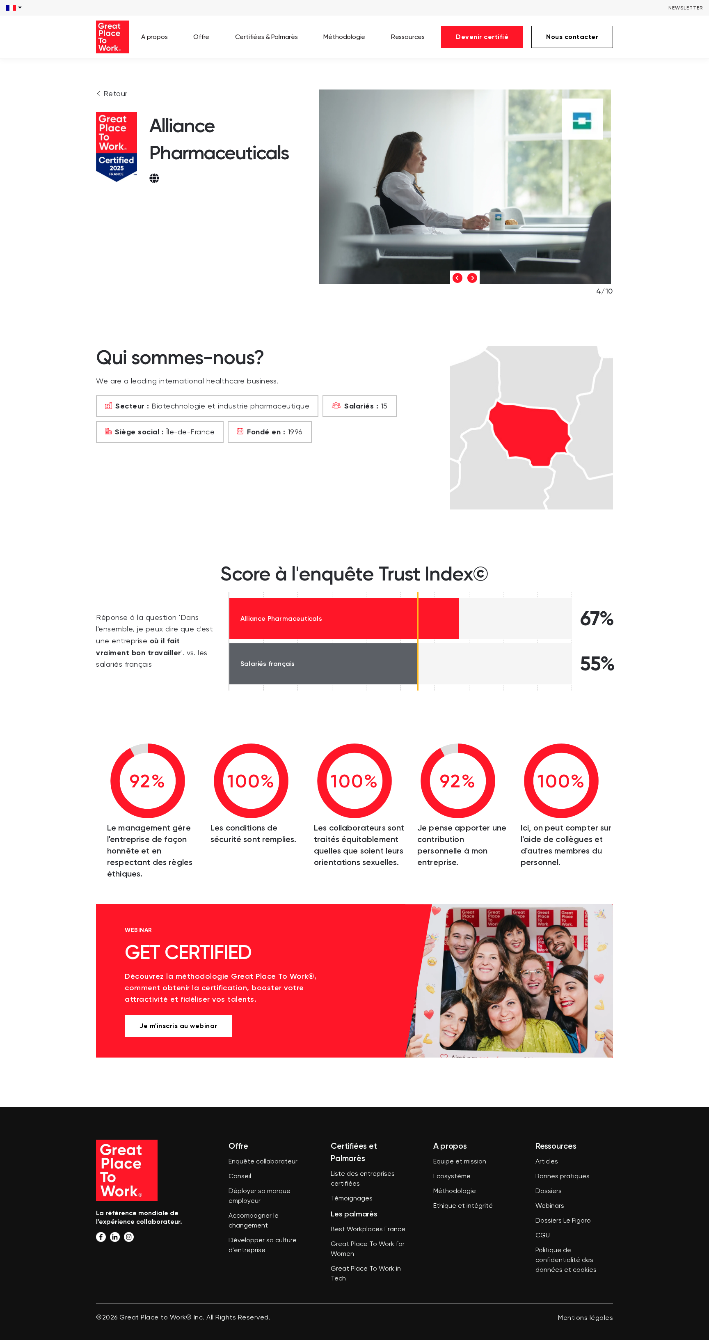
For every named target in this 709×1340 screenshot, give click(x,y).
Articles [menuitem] (546, 1162)
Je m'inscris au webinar (178, 1026)
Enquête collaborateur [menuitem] (263, 1162)
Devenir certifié (482, 37)
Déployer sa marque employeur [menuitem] (259, 1196)
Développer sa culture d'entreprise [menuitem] (263, 1245)
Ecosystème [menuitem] (452, 1176)
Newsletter (685, 8)
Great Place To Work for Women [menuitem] (368, 1249)
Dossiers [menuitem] (548, 1191)
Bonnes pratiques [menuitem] (562, 1176)
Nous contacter (572, 37)
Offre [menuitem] (201, 37)
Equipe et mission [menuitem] (459, 1162)
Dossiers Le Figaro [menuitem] (563, 1221)
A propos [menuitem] (154, 37)
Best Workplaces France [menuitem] (368, 1229)
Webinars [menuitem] (549, 1206)
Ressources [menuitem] (408, 37)
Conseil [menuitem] (240, 1176)
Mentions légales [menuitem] (585, 1318)
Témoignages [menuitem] (352, 1198)
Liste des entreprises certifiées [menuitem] (363, 1179)
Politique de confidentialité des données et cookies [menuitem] (566, 1260)
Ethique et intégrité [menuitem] (463, 1206)
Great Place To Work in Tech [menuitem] (366, 1274)
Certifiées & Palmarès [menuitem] (266, 37)
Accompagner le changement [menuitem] (254, 1221)
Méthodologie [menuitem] (344, 37)
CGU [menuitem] (542, 1235)
